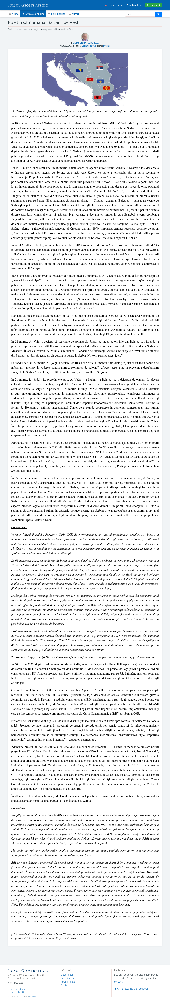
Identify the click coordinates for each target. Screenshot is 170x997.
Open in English (115, 5)
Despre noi (67, 974)
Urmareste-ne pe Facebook (132, 988)
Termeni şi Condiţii (16, 992)
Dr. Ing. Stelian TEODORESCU (86, 42)
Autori (75, 13)
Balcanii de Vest (89, 45)
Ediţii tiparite (57, 13)
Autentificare (136, 5)
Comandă (152, 5)
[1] (97, 456)
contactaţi (119, 981)
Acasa (15, 13)
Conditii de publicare (17, 989)
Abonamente (68, 981)
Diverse (106, 45)
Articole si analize (34, 13)
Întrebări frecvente (70, 978)
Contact (65, 985)
